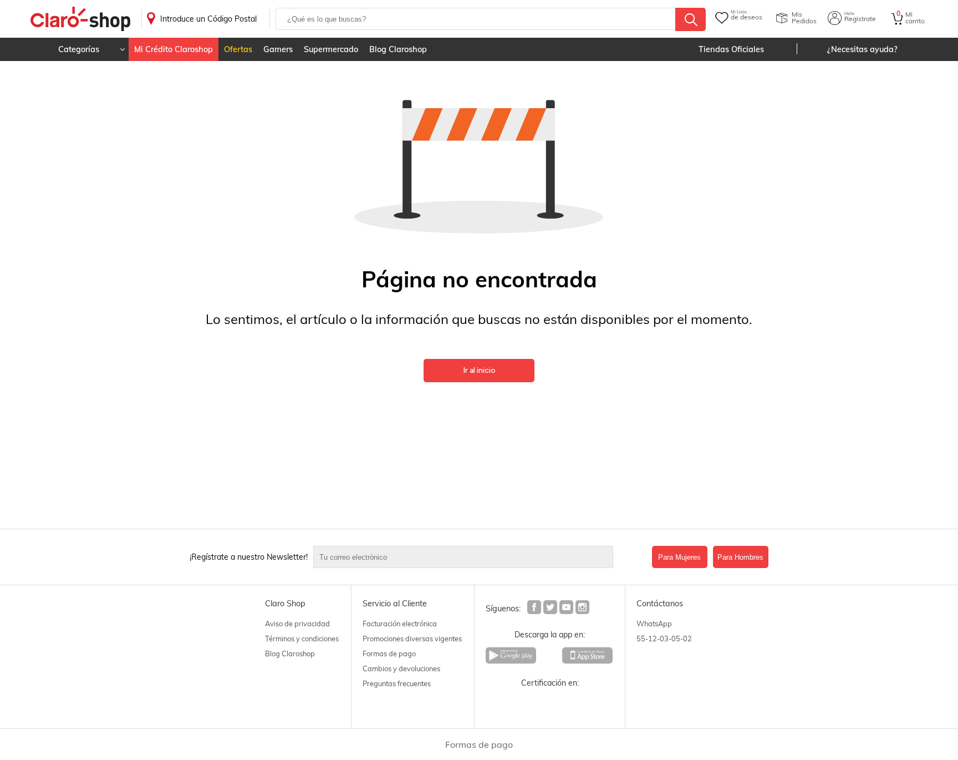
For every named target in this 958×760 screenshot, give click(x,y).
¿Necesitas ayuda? (862, 49)
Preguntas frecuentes (397, 683)
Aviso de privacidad (297, 623)
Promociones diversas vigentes (412, 638)
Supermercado (331, 49)
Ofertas (238, 49)
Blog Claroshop (398, 49)
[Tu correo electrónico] (479, 557)
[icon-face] (534, 608)
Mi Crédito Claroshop (173, 49)
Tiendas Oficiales (731, 49)
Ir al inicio (479, 370)
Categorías (78, 49)
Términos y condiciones (302, 638)
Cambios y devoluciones (401, 668)
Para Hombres (740, 557)
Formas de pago (389, 653)
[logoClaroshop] (80, 19)
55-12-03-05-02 (664, 638)
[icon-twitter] (551, 608)
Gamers (278, 49)
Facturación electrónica (400, 623)
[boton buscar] (690, 19)
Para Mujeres (679, 557)
